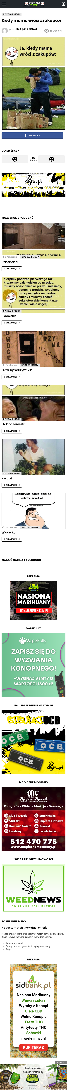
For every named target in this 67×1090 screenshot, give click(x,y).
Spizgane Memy (30, 256)
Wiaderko (8, 532)
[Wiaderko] (33, 511)
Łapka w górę (15, 159)
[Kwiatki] (33, 457)
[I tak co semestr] (33, 403)
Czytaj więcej (12, 268)
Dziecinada (9, 262)
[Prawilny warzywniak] (33, 349)
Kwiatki (7, 478)
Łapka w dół (51, 159)
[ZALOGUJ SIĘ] (63, 4)
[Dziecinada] (33, 241)
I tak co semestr (13, 424)
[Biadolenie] (33, 295)
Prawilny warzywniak (17, 370)
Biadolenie (9, 316)
